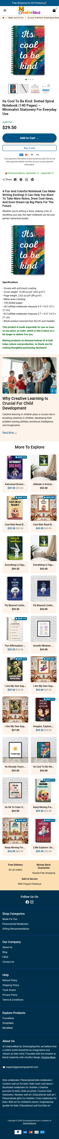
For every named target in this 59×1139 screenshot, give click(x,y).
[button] (13, 89)
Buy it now (29, 148)
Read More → (9, 432)
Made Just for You (15, 18)
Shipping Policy (10, 985)
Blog (4, 952)
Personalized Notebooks (15, 923)
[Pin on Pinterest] (21, 179)
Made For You (9, 919)
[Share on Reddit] (32, 179)
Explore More (49, 1057)
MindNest (7, 1027)
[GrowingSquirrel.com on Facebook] (27, 902)
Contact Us (8, 961)
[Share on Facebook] (15, 179)
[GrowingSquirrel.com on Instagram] (31, 902)
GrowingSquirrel (29, 1123)
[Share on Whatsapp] (26, 179)
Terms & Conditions (12, 999)
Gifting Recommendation (15, 928)
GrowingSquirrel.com (31, 1121)
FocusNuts (8, 1018)
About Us (7, 947)
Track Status (9, 990)
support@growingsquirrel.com (20, 1067)
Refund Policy (9, 980)
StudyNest (7, 1023)
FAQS (5, 957)
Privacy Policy (9, 994)
